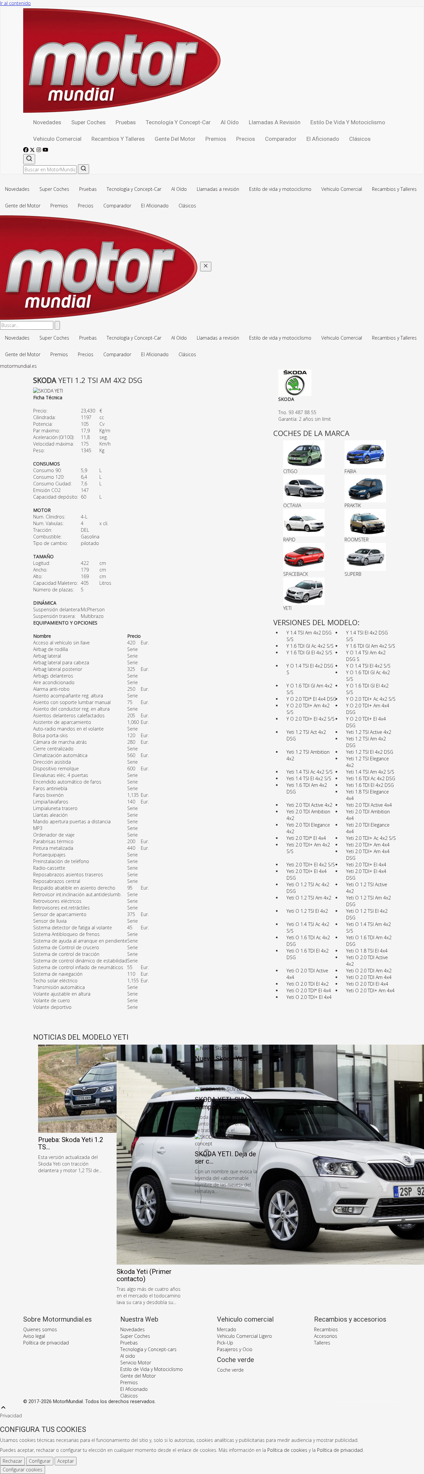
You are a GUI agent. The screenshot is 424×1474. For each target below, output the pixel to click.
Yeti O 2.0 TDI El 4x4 (367, 984)
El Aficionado (322, 139)
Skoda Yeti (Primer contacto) (144, 1275)
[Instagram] (39, 150)
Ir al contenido (15, 3)
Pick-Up (225, 1342)
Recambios (326, 1329)
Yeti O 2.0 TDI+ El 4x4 (309, 997)
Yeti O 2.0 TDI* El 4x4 (309, 990)
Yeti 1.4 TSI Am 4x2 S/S (370, 772)
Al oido (127, 1356)
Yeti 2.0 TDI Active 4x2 (309, 805)
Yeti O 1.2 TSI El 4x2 (307, 911)
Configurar (40, 1461)
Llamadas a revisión (274, 122)
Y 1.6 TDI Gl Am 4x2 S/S (370, 646)
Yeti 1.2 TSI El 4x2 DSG (369, 752)
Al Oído (230, 122)
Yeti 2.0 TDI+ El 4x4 (366, 864)
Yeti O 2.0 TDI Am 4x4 (369, 977)
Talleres (322, 1342)
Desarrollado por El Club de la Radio (368, 1401)
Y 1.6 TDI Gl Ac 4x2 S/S (310, 646)
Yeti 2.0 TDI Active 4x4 (369, 805)
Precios (245, 139)
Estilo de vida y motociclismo (347, 122)
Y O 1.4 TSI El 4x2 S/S (368, 666)
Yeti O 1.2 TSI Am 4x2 (309, 898)
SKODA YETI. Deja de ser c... (225, 1157)
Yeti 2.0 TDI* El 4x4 (306, 838)
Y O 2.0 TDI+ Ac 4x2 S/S (371, 699)
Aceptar (65, 1461)
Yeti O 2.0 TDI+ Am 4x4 (370, 990)
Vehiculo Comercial (57, 139)
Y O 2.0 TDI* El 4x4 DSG (311, 699)
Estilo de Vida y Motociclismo (151, 1369)
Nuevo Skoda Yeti (221, 1059)
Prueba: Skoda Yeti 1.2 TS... (70, 1143)
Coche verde (230, 1370)
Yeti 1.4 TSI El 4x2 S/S (309, 778)
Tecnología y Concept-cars (148, 1349)
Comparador (280, 139)
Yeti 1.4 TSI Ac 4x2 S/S (310, 772)
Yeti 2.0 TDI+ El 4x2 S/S (311, 864)
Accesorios (325, 1336)
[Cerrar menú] (205, 266)
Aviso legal (34, 1336)
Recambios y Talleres (118, 139)
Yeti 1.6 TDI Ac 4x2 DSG (370, 778)
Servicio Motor (135, 1362)
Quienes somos (40, 1329)
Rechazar (12, 1461)
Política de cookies (287, 1450)
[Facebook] (26, 150)
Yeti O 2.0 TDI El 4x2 (308, 984)
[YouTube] (45, 150)
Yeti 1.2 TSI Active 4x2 (368, 732)
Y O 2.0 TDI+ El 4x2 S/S (311, 719)
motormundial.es (18, 366)
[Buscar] (29, 159)
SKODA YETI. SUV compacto (221, 1103)
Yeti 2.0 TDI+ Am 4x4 (368, 845)
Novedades (47, 122)
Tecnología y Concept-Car (178, 122)
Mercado (226, 1329)
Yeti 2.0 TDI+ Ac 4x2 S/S (371, 838)
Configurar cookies (22, 1469)
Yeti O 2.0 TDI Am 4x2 (369, 970)
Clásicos (360, 139)
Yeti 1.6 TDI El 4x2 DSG (370, 785)
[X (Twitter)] (33, 150)
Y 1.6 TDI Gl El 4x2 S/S (309, 652)
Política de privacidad (46, 1342)
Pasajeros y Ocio (234, 1349)
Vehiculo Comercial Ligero (244, 1336)
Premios (215, 139)
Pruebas (126, 122)
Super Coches (88, 122)
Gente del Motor (175, 139)
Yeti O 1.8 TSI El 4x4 (367, 951)
